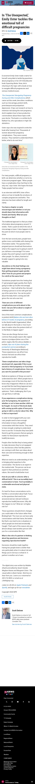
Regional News (8, 738)
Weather (6, 754)
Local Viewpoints (9, 746)
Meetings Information (10, 761)
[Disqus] (17, 661)
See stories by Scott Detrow (22, 624)
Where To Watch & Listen (11, 726)
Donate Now (7, 750)
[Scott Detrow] (6, 613)
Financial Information (10, 766)
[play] (3, 782)
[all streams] (32, 781)
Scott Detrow (12, 31)
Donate (29, 3)
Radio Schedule (8, 722)
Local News (7, 734)
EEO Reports (7, 764)
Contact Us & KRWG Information (13, 730)
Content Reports (8, 767)
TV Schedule (7, 718)
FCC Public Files (8, 763)
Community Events (9, 714)
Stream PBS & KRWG (10, 710)
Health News (7, 596)
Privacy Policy (8, 769)
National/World (8, 742)
